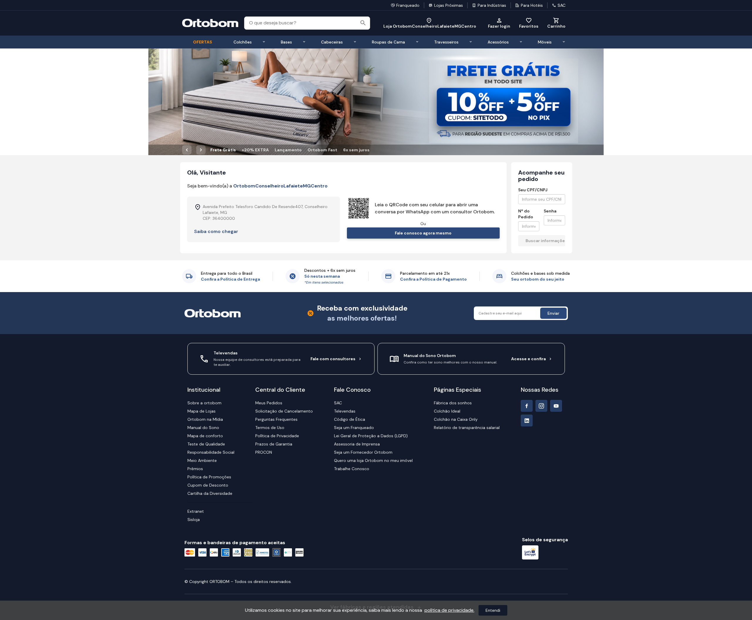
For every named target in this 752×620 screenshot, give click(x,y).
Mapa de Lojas (201, 411)
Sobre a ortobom (204, 402)
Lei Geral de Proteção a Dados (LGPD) (371, 435)
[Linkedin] (527, 420)
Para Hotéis (532, 5)
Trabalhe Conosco (351, 468)
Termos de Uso (269, 427)
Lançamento (288, 150)
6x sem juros (356, 150)
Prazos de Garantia (273, 444)
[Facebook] (527, 406)
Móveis (545, 42)
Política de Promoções (209, 477)
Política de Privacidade (277, 435)
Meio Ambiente (202, 460)
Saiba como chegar (216, 231)
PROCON (263, 452)
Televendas (344, 411)
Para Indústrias (492, 5)
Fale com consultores (332, 358)
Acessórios (498, 42)
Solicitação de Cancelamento (284, 411)
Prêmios (195, 468)
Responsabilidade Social (210, 452)
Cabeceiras (332, 42)
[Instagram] (541, 406)
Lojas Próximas (448, 5)
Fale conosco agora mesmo (423, 233)
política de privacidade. (449, 610)
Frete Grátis (223, 150)
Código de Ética (349, 419)
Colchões (243, 42)
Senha (550, 211)
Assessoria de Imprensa (357, 444)
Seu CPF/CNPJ (533, 189)
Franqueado (407, 5)
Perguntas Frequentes (276, 419)
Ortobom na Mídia (205, 419)
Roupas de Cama (388, 42)
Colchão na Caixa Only (456, 419)
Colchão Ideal (447, 411)
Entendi (493, 610)
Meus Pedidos (268, 402)
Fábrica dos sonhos (453, 402)
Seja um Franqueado (354, 427)
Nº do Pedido (525, 213)
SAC (561, 5)
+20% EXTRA (255, 150)
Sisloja (193, 519)
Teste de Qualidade (206, 444)
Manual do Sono (203, 427)
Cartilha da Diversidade (209, 493)
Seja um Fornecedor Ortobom (363, 452)
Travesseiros (446, 42)
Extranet (195, 511)
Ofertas (202, 42)
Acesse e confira (528, 358)
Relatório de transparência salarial (467, 427)
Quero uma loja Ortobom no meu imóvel (373, 460)
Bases (286, 42)
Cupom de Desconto (207, 485)
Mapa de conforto (205, 435)
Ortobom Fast (322, 150)
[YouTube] (556, 406)
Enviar (553, 313)
